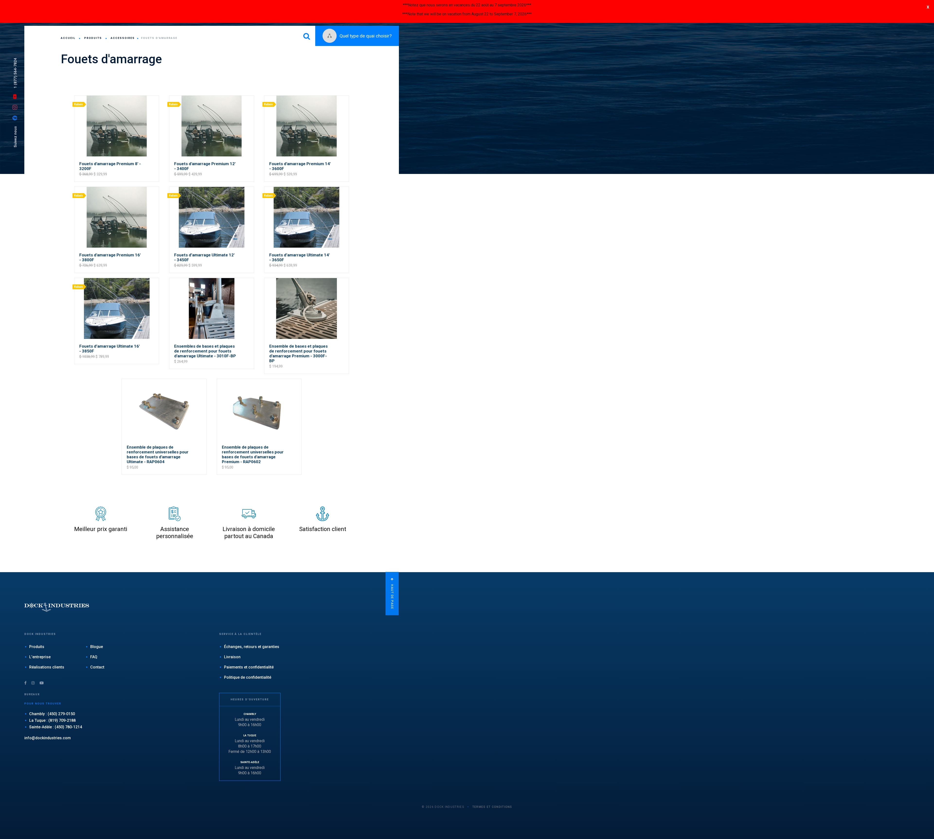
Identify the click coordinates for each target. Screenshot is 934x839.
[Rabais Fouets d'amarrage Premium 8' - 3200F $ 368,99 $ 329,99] (117, 95)
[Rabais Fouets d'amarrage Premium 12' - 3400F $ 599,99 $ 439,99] (212, 95)
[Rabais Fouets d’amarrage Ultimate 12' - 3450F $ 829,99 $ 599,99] (212, 186)
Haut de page (392, 596)
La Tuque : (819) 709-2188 (52, 720)
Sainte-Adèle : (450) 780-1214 (55, 727)
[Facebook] (16, 117)
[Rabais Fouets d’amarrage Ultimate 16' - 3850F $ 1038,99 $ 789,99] (117, 277)
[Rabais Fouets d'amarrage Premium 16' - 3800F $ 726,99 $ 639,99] (117, 186)
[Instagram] (16, 107)
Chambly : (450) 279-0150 (52, 714)
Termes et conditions (492, 807)
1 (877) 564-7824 (15, 73)
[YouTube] (16, 96)
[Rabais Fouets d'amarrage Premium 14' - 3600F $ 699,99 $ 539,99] (306, 95)
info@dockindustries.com (47, 738)
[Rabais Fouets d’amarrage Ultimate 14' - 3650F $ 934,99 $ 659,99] (306, 186)
